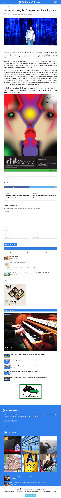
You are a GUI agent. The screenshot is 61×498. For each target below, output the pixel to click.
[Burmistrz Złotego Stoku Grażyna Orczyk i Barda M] (48, 463)
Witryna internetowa (36, 237)
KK (10, 14)
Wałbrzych (7, 314)
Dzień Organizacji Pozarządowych (18, 262)
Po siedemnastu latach (15, 256)
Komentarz (7, 211)
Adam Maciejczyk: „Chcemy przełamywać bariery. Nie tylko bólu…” (26, 360)
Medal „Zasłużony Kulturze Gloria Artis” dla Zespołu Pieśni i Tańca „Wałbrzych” (29, 377)
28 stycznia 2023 (16, 14)
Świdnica (7, 368)
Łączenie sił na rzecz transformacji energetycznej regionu (24, 371)
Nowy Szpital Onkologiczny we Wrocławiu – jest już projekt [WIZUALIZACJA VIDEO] (29, 272)
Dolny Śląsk (6, 362)
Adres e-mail (7, 237)
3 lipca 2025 (13, 373)
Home (5, 6)
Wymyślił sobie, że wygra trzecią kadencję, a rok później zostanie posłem (21, 267)
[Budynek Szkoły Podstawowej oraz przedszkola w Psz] (30, 445)
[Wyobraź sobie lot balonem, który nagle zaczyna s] (30, 463)
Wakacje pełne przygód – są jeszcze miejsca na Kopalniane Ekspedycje (27, 354)
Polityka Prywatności (8, 426)
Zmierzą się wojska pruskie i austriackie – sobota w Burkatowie (25, 365)
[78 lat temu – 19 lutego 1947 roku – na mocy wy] (12, 463)
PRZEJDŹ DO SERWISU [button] (30, 495)
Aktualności (9, 6)
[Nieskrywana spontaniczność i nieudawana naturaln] (12, 445)
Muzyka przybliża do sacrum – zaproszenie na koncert (17, 347)
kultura (8, 182)
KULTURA (30, 14)
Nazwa (5, 230)
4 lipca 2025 (8, 349)
